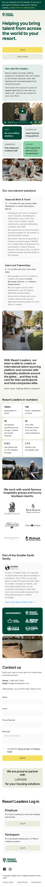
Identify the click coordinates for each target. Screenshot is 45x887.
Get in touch (22, 57)
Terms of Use (24, 749)
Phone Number (8, 720)
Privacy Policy (8, 882)
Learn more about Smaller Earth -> (20, 602)
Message (6, 732)
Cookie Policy (36, 882)
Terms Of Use (22, 882)
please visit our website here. (22, 8)
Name (4, 697)
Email (4, 709)
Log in (22, 50)
